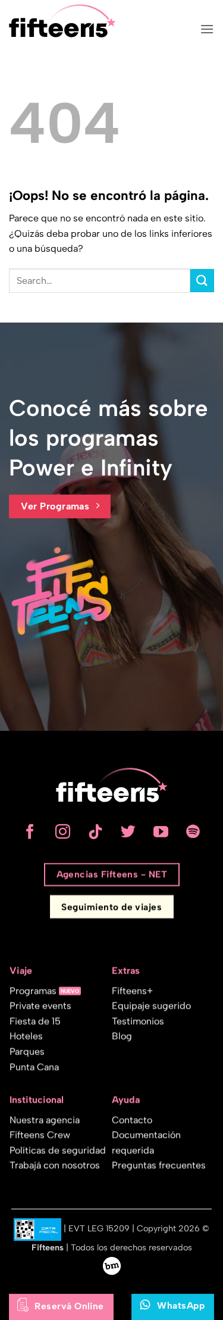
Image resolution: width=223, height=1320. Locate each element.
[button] (207, 28)
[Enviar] (202, 280)
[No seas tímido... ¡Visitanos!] (111, 1265)
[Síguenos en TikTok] (95, 832)
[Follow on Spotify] (193, 832)
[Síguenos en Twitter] (128, 832)
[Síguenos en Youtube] (160, 832)
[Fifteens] (62, 21)
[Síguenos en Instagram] (62, 832)
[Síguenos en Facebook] (30, 832)
